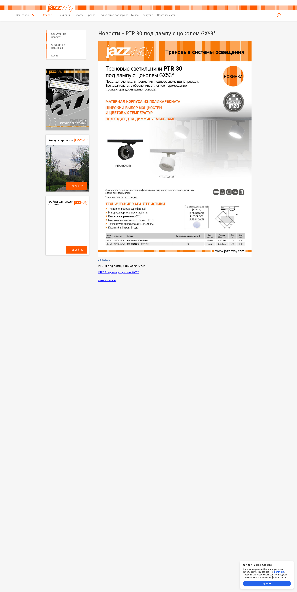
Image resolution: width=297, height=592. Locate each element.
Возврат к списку (107, 280)
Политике (279, 572)
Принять (267, 583)
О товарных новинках (58, 46)
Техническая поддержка (114, 15)
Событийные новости (58, 35)
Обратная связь (166, 15)
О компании (64, 15)
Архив (54, 55)
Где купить (148, 15)
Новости (78, 15)
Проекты (91, 15)
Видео (135, 15)
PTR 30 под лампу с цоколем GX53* (118, 272)
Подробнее (76, 186)
